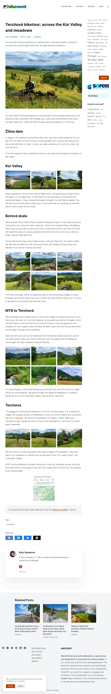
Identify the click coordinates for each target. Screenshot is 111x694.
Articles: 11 (22, 571)
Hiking (90, 113)
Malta (101, 49)
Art (100, 20)
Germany (96, 39)
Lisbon (89, 49)
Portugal (91, 56)
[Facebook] (9, 538)
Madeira (95, 49)
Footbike (91, 123)
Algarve (89, 20)
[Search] (108, 6)
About (101, 6)
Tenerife (100, 63)
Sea (95, 120)
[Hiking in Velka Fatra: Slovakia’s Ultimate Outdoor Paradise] (83, 613)
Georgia (89, 39)
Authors (91, 6)
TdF (96, 63)
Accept (10, 686)
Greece (90, 42)
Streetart (90, 63)
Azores (97, 23)
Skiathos (104, 56)
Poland (96, 52)
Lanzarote (102, 46)
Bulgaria (100, 26)
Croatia (99, 30)
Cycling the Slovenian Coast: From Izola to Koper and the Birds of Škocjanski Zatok (27, 628)
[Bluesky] (27, 538)
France (100, 36)
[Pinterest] (16, 648)
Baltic (102, 23)
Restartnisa (89, 682)
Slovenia (18, 634)
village (12, 411)
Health (100, 120)
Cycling (90, 33)
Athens (104, 20)
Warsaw (89, 70)
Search (104, 78)
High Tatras (99, 42)
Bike (89, 119)
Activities (79, 6)
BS (96, 26)
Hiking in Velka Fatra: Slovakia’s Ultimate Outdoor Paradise (82, 628)
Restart (90, 116)
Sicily (99, 56)
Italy (89, 46)
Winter (99, 116)
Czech (98, 33)
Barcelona (90, 26)
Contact (56, 690)
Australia (90, 23)
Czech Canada (91, 36)
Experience (93, 109)
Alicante (95, 20)
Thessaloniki (91, 66)
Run (104, 116)
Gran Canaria (104, 39)
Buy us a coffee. (60, 510)
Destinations (66, 6)
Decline (20, 686)
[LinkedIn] (18, 538)
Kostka (95, 46)
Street (97, 113)
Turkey (98, 67)
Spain (101, 59)
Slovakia (37, 37)
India (106, 42)
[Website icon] (20, 566)
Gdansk (106, 36)
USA (103, 66)
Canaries (91, 29)
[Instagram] (8, 648)
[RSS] (21, 648)
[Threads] (37, 538)
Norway (89, 53)
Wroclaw (95, 70)
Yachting (102, 70)
